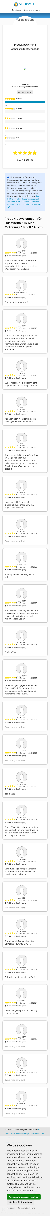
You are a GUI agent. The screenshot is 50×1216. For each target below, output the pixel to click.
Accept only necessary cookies (23, 1197)
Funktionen (16, 10)
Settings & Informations (20, 1202)
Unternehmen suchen (32, 10)
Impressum (11, 1208)
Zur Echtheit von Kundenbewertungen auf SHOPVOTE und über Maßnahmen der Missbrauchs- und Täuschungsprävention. (24, 200)
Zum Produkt (26, 92)
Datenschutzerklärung (26, 1208)
